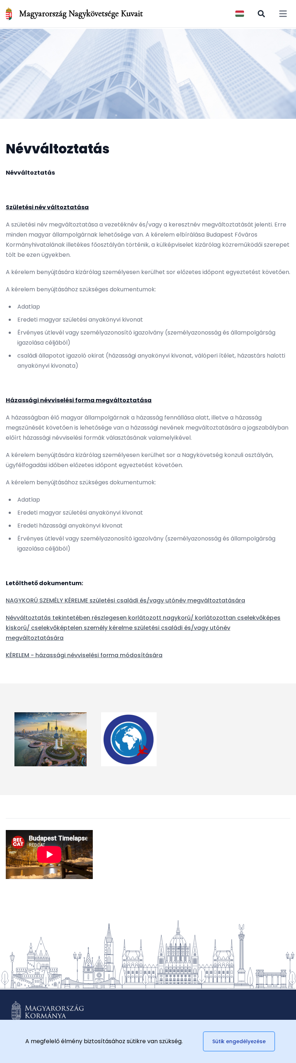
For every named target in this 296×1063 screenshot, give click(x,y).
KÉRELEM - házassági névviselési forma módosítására (84, 655)
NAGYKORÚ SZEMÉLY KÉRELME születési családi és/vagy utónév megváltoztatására (125, 600)
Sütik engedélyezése (239, 1041)
